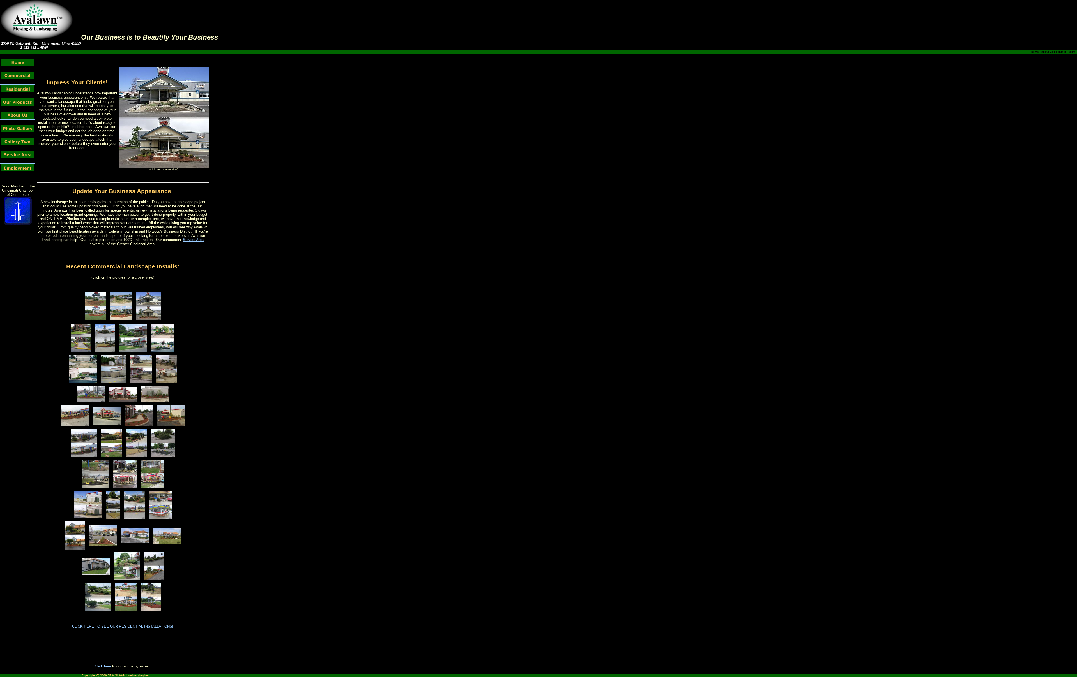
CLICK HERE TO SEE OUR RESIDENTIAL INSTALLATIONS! (122, 626)
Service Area (193, 240)
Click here (103, 666)
